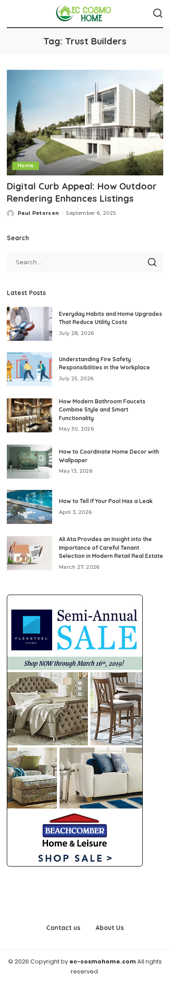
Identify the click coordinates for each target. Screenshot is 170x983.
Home (26, 166)
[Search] (157, 13)
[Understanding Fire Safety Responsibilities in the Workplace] (29, 369)
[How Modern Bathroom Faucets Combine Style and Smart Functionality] (29, 415)
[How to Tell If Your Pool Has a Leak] (29, 507)
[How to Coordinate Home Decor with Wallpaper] (29, 462)
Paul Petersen (38, 213)
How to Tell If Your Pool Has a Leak (106, 501)
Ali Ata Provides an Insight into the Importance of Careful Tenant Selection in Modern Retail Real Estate (111, 547)
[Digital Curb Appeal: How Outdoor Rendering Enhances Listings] (85, 122)
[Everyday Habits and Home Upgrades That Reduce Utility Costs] (29, 324)
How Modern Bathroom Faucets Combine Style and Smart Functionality (102, 409)
